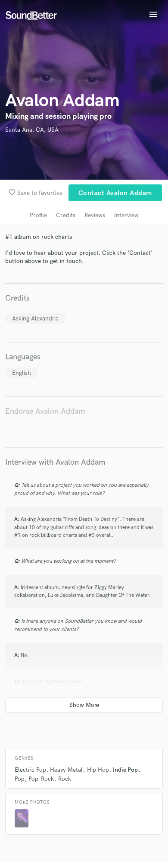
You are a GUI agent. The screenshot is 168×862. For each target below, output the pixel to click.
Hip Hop (98, 769)
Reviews (94, 215)
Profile (38, 215)
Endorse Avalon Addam (45, 411)
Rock (64, 779)
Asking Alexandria (35, 318)
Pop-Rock (41, 779)
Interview (126, 215)
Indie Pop (125, 769)
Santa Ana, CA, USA (32, 129)
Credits (65, 215)
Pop (20, 779)
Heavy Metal (66, 769)
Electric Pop (30, 769)
